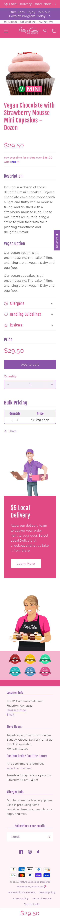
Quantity (10, 376)
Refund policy (47, 892)
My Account (10, 22)
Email (10, 714)
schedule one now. (19, 768)
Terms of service (41, 898)
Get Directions (27, 22)
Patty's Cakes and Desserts (35, 882)
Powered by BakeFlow (30, 886)
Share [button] (13, 431)
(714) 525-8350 (46, 22)
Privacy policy (20, 898)
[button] (6, 30)
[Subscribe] (48, 836)
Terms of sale (32, 904)
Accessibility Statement (21, 892)
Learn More (26, 563)
